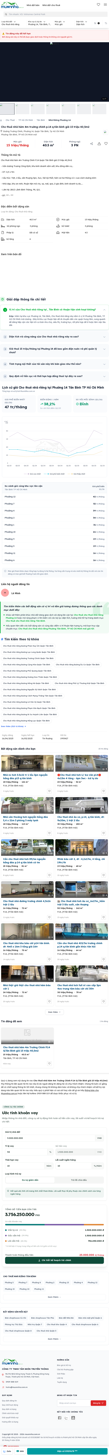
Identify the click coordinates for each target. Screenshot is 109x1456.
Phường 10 (24, 1289)
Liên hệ (60, 1378)
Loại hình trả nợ (13, 1174)
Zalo (9, 1451)
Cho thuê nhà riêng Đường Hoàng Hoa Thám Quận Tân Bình (30, 677)
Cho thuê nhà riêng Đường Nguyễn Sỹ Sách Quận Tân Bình (29, 689)
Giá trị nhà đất (12, 1132)
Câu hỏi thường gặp (65, 1369)
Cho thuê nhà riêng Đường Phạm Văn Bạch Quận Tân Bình (29, 708)
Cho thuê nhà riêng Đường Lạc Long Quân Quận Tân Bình (29, 652)
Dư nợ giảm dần (30, 1180)
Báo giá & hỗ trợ (64, 1365)
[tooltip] (40, 23)
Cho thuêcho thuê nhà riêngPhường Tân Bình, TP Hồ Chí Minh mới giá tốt (56, 628)
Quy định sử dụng (9, 1409)
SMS (22, 1451)
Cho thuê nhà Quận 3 (46, 1331)
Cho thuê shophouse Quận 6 (85, 1324)
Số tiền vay (61, 1146)
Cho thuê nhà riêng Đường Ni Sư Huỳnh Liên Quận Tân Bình (30, 714)
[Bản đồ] (105, 132)
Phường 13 (10, 532)
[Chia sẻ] (91, 143)
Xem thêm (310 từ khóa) (13, 726)
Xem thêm (53, 1012)
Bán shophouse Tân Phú (42, 1318)
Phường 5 (9, 1282)
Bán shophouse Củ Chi (15, 1318)
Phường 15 (9, 1289)
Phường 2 (9, 517)
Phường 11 (10, 553)
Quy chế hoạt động (10, 1405)
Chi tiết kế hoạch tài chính (56, 1260)
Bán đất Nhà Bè (66, 1318)
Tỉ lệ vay (9, 1146)
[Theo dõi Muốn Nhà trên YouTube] (73, 1418)
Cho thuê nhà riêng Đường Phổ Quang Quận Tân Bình (27, 671)
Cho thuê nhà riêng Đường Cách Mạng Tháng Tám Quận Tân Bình (32, 696)
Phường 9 (9, 539)
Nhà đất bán (33, 5)
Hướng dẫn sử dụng (10, 1422)
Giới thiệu (61, 1374)
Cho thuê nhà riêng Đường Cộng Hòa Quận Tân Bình (26, 665)
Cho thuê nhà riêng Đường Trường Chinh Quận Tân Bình (28, 658)
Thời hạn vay (11, 1160)
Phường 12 (10, 496)
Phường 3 (9, 546)
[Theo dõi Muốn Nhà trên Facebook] (60, 1418)
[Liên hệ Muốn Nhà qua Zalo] (66, 1418)
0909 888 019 (43, 1093)
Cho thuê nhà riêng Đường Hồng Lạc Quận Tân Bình (26, 721)
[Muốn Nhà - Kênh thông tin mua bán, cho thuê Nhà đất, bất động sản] (12, 5)
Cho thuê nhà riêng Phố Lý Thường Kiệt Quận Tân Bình (79, 683)
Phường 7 (9, 503)
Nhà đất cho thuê (51, 5)
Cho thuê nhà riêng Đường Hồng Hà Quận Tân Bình (26, 683)
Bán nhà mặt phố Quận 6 (90, 1318)
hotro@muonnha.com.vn (17, 1387)
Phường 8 (36, 1282)
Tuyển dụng (62, 1382)
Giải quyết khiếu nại (10, 1417)
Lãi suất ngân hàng (65, 1160)
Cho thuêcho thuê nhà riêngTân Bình (25, 621)
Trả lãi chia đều (79, 1180)
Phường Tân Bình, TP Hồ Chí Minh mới (19, 134)
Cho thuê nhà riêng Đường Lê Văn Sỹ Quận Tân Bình (26, 702)
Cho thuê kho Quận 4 (57, 1324)
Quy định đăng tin (9, 1401)
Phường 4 (9, 510)
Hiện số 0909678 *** (67, 1451)
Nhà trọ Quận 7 (35, 1324)
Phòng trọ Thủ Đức (14, 1324)
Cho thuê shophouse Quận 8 (18, 1331)
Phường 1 (9, 524)
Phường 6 (9, 560)
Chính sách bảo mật (10, 1413)
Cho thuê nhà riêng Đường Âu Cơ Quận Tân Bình (77, 665)
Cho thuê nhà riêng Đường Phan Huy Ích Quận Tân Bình (28, 646)
